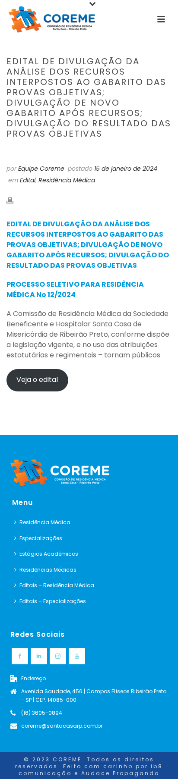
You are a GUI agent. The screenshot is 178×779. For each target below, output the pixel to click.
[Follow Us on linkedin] (39, 656)
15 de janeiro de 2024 (125, 168)
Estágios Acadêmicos (48, 553)
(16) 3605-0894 (41, 712)
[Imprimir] (14, 200)
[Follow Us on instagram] (58, 656)
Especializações (40, 538)
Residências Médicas (47, 569)
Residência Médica (66, 180)
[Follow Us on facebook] (20, 656)
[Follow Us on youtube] (77, 656)
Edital (27, 180)
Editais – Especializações (52, 601)
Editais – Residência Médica (56, 585)
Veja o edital (37, 380)
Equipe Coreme (41, 168)
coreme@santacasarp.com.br (61, 725)
